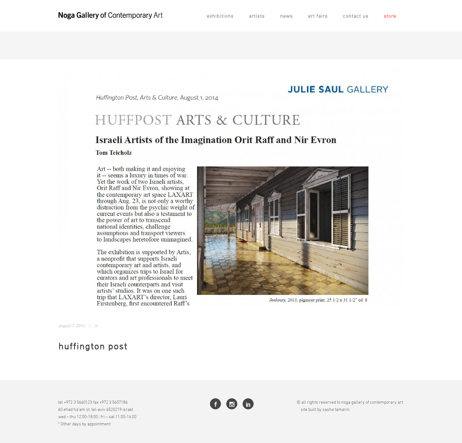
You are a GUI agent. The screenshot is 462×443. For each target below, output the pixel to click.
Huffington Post (93, 346)
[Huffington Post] (231, 187)
